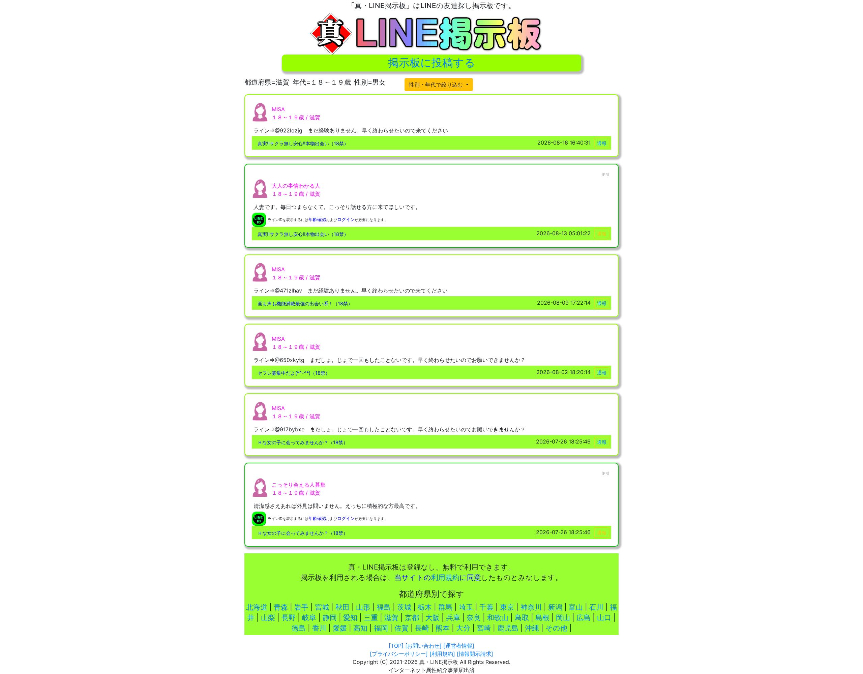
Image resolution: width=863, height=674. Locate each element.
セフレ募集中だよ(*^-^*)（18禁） (294, 373)
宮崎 (484, 628)
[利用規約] (442, 653)
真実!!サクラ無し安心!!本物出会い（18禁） (303, 143)
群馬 (445, 607)
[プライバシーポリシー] (399, 653)
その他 (556, 628)
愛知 (350, 617)
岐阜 (309, 617)
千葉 (486, 607)
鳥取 (522, 617)
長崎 (422, 628)
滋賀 (391, 617)
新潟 (555, 607)
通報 (601, 143)
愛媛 (340, 628)
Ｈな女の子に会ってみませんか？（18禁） (303, 442)
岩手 (301, 607)
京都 (412, 617)
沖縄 (532, 628)
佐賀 (401, 628)
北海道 (256, 607)
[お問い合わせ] (423, 645)
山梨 (268, 617)
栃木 (425, 607)
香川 (319, 628)
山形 (363, 607)
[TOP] (396, 645)
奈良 (474, 617)
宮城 (322, 607)
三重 (371, 617)
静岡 (330, 617)
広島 (583, 617)
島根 (542, 617)
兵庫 (453, 617)
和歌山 (497, 617)
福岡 (381, 628)
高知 (360, 628)
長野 (288, 617)
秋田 (342, 607)
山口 (604, 617)
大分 (463, 628)
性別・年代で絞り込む (437, 84)
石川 (596, 607)
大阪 (432, 617)
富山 (576, 607)
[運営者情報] (458, 645)
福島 (384, 607)
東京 (507, 607)
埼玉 (466, 607)
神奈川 (531, 607)
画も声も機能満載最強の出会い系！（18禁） (305, 303)
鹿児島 (507, 628)
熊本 (443, 628)
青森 (281, 607)
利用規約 (445, 577)
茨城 (404, 607)
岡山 (563, 617)
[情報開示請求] (475, 653)
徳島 (299, 628)
